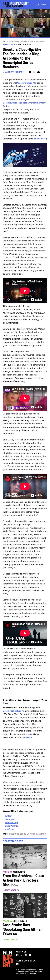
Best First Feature (12, 711)
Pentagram (20, 973)
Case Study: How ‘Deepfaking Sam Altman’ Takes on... (23, 929)
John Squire (11, 939)
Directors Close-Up (19, 41)
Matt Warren (12, 890)
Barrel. (33, 973)
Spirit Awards (10, 45)
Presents (7, 872)
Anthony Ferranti (14, 72)
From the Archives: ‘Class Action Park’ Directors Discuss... (23, 880)
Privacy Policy (28, 972)
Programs (8, 921)
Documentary (38, 41)
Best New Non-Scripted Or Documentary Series (24, 104)
